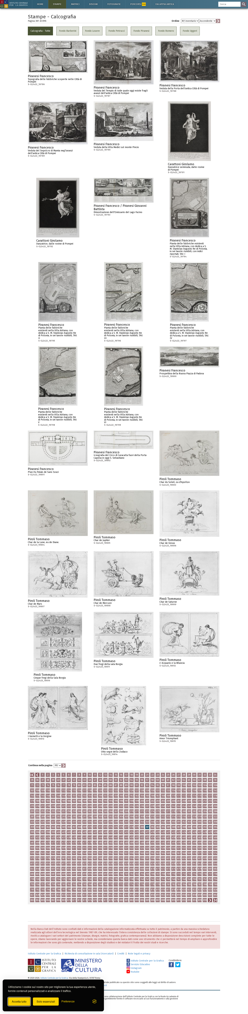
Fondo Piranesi (141, 30)
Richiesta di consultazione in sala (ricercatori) (89, 953)
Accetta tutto (19, 1001)
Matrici (75, 4)
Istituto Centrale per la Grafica (44, 953)
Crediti (120, 953)
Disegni (93, 4)
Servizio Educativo (140, 964)
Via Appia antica (164, 4)
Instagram (136, 968)
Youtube (134, 971)
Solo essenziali (46, 1001)
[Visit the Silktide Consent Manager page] (94, 1001)
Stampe (57, 4)
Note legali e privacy (139, 953)
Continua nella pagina (40, 765)
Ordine (175, 21)
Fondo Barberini (67, 30)
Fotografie (114, 4)
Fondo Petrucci (116, 30)
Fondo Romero (166, 30)
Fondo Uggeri (190, 30)
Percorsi (137, 4)
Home (40, 4)
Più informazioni (85, 77)
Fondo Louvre (92, 30)
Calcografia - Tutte (40, 30)
